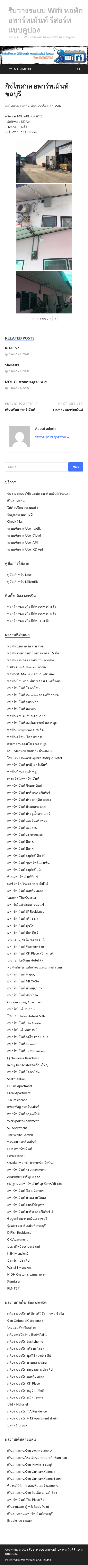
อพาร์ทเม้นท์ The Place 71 (25, 1499)
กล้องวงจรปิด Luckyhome (25, 1341)
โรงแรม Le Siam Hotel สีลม (26, 960)
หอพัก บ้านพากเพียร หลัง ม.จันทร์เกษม (34, 681)
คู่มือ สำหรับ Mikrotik (22, 581)
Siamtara (12, 365)
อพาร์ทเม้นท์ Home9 (21, 1044)
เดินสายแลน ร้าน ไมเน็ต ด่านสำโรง (32, 1492)
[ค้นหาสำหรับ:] (44, 467)
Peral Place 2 (16, 1156)
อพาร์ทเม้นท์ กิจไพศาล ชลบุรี (27, 1037)
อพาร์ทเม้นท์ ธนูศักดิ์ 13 (24, 869)
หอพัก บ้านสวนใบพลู (22, 772)
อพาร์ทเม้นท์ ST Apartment (26, 1169)
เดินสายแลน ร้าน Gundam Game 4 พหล (34, 1478)
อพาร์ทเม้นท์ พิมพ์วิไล (22, 995)
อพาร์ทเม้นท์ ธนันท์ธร (22, 702)
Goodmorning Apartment (25, 1002)
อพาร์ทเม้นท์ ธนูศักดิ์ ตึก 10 (26, 855)
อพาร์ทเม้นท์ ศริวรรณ (22, 918)
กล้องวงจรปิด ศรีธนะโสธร (26, 1348)
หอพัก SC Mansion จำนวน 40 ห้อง (31, 674)
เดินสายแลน (16, 500)
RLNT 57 (12, 348)
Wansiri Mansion (19, 1267)
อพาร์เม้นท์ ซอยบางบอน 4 (25, 904)
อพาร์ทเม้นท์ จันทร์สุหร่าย (25, 946)
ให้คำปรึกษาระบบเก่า (22, 507)
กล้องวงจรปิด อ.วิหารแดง (25, 1397)
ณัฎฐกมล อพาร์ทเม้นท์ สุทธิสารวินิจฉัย (34, 1183)
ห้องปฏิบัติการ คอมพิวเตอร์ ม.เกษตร (32, 1485)
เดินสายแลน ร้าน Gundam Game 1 (31, 1471)
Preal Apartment (18, 1093)
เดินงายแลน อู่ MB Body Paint (28, 1506)
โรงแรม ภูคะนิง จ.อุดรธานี (26, 939)
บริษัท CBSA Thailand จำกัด (26, 667)
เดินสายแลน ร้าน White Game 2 (29, 1451)
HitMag (46, 1560)
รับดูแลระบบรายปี (20, 514)
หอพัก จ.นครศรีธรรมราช (25, 646)
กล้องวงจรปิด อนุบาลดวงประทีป (30, 1369)
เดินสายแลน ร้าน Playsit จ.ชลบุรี (30, 1464)
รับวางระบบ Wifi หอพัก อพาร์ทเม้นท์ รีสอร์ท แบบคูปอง (45, 20)
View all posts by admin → (52, 437)
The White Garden (20, 1135)
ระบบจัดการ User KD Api (25, 549)
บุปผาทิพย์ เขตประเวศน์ (23, 1246)
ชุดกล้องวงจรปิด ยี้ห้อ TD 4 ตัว (28, 621)
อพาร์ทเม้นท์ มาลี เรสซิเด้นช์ (27, 765)
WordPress (28, 1560)
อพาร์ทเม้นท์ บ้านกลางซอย (26, 807)
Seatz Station (16, 1079)
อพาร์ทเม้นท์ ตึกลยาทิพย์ (24, 786)
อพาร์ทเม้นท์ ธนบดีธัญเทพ (26, 1204)
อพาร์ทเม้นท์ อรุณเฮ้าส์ (23, 1114)
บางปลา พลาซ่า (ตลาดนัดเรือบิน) (30, 1163)
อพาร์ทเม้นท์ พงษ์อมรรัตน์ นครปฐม (32, 723)
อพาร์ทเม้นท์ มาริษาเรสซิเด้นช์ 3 (30, 1211)
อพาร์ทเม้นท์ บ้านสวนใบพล (26, 1197)
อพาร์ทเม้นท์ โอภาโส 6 (23, 1072)
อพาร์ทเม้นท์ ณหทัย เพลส (25, 890)
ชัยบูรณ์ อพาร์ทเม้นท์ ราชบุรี (27, 1218)
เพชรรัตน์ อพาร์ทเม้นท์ (23, 779)
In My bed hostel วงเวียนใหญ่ (28, 1065)
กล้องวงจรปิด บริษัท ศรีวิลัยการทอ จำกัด (35, 1313)
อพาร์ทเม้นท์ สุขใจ (20, 925)
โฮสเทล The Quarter (21, 897)
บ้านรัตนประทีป (18, 1260)
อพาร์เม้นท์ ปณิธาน (21, 1009)
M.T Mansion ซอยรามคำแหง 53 (30, 751)
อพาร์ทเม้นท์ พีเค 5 (20, 841)
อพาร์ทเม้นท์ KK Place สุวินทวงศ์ (30, 953)
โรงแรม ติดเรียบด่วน (21, 1327)
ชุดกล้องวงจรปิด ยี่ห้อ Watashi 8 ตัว (31, 607)
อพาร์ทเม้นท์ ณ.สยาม (22, 828)
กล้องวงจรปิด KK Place (23, 1383)
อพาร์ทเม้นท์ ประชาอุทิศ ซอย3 (29, 800)
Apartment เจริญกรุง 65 (24, 1176)
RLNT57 (13, 1288)
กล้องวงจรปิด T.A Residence (27, 1411)
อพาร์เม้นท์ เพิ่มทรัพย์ (22, 1030)
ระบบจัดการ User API (22, 542)
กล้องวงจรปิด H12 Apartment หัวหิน (32, 1418)
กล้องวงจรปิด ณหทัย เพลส (25, 1376)
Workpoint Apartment (23, 1121)
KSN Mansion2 (17, 1253)
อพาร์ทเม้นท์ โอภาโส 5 (23, 688)
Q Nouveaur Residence (23, 1058)
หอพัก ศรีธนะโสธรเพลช (24, 737)
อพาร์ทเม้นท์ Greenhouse (25, 834)
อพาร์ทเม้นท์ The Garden (24, 1023)
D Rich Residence (19, 1232)
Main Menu (22, 69)
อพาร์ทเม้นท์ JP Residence (25, 911)
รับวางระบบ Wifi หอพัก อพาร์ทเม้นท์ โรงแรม (39, 493)
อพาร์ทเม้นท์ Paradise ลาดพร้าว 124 (33, 695)
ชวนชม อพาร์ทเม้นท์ (22, 1142)
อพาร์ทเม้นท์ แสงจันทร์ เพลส (27, 821)
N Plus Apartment (19, 1086)
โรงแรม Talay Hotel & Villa (26, 1016)
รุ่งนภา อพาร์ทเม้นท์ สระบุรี (26, 1225)
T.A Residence (17, 1100)
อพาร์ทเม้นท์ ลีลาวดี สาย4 (25, 1190)
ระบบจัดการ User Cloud (24, 535)
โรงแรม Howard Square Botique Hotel (34, 758)
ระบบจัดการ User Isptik (24, 528)
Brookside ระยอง (19, 1520)
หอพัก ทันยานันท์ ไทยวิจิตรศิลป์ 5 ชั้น (33, 653)
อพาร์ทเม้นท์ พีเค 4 (20, 848)
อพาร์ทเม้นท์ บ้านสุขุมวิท (25, 988)
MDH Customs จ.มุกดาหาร (26, 382)
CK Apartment (17, 1239)
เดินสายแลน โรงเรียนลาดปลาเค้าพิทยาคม (37, 1457)
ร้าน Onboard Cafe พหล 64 (26, 1320)
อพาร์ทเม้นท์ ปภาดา (21, 709)
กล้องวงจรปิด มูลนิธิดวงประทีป (29, 1355)
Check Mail (15, 521)
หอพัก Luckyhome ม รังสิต (25, 730)
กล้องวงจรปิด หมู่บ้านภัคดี (25, 1390)
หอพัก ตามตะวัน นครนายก (26, 716)
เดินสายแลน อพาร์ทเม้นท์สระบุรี (30, 1513)
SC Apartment (17, 1128)
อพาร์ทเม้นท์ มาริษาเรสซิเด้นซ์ (29, 793)
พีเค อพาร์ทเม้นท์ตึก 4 (22, 876)
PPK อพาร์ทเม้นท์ (19, 1149)
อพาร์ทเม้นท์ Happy (21, 974)
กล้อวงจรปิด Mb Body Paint (27, 1334)
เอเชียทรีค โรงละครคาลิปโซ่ (27, 883)
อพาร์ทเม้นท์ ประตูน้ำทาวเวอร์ (28, 814)
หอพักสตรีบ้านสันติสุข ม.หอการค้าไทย (34, 967)
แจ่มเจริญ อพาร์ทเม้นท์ (23, 1107)
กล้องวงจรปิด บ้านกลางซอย (27, 1362)
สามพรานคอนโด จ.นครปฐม (27, 744)
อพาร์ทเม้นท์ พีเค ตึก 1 (22, 932)
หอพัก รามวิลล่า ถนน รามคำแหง (30, 660)
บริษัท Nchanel (17, 1404)
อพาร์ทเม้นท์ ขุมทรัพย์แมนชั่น (28, 862)
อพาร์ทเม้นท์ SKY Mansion (26, 1051)
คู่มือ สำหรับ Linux (19, 574)
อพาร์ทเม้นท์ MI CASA (23, 981)
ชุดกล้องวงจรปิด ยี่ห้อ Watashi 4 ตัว (31, 614)
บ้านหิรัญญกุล (17, 1425)
